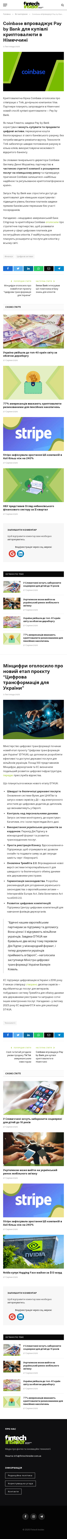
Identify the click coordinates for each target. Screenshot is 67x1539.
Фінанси (9, 256)
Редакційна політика (20, 1475)
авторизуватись (16, 539)
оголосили (52, 222)
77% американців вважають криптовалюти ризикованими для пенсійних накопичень (43, 638)
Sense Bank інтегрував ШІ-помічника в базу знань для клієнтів (48, 288)
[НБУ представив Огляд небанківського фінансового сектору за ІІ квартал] (33, 485)
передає (8, 775)
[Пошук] (62, 5)
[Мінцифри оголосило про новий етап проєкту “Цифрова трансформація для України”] (33, 719)
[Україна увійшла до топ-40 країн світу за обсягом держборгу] (33, 331)
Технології (10, 1023)
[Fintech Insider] (33, 5)
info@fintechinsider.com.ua (27, 1456)
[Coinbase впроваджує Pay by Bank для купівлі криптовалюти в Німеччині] (33, 71)
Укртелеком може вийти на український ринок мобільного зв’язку (41, 602)
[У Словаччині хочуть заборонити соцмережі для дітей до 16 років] (11, 587)
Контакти (13, 1491)
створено (31, 984)
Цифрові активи (25, 256)
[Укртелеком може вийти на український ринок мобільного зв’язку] (11, 603)
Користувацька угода (20, 1483)
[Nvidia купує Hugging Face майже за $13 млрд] (33, 1252)
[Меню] (5, 5)
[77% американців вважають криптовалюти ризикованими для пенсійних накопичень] (33, 383)
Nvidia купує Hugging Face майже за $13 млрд (32, 1272)
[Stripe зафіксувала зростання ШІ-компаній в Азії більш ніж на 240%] (33, 434)
